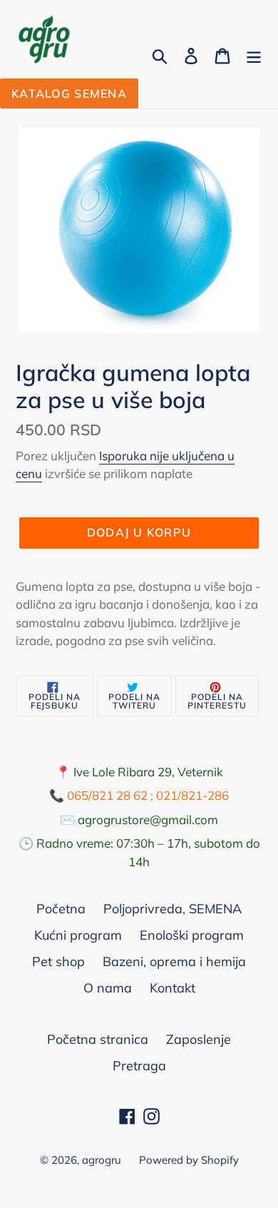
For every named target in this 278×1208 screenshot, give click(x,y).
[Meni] (253, 54)
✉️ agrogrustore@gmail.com (139, 819)
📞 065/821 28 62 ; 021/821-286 (139, 795)
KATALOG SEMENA (69, 93)
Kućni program (78, 935)
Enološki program (192, 935)
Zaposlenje (198, 1039)
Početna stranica (97, 1039)
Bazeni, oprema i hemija (174, 961)
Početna (61, 908)
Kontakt (172, 988)
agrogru (101, 1160)
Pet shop (58, 961)
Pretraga (139, 1065)
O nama (107, 988)
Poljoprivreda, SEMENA (172, 908)
